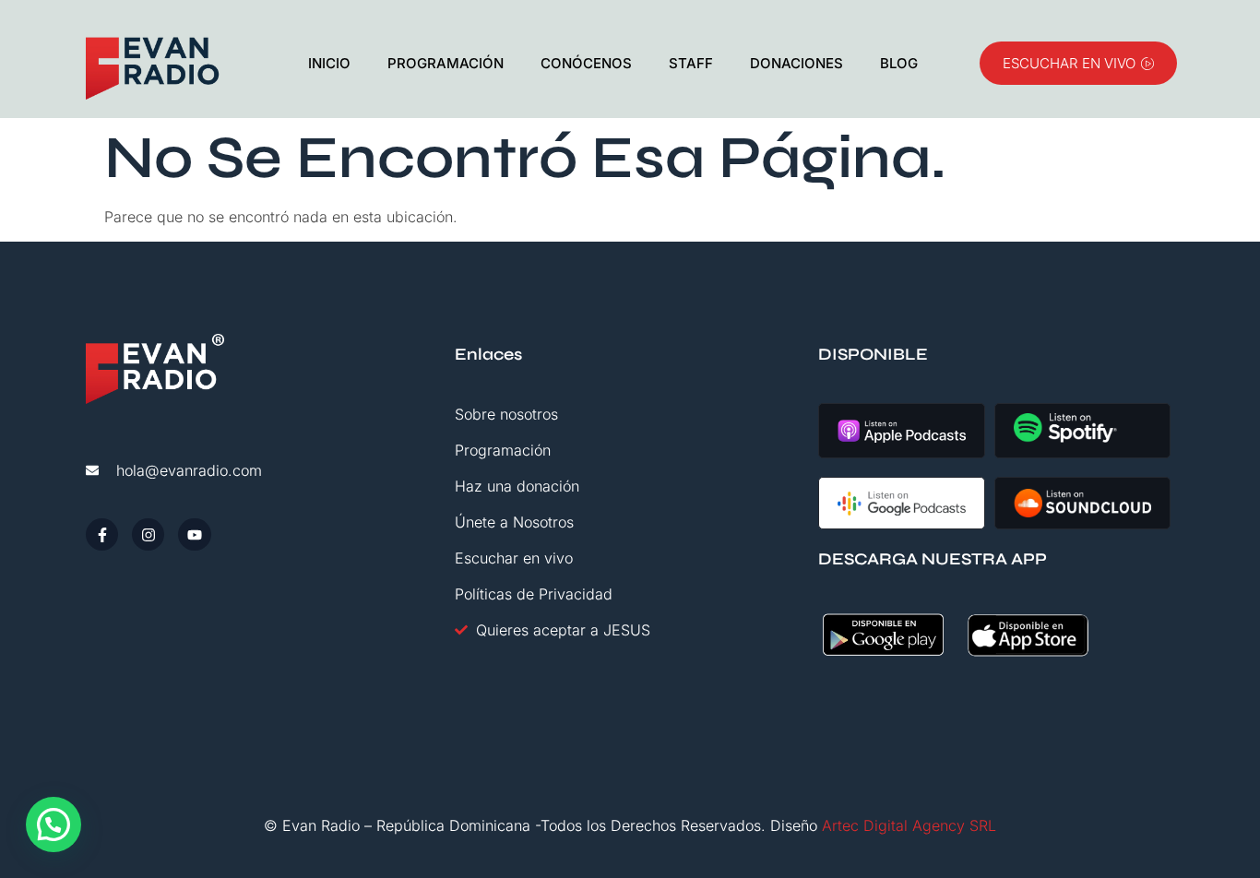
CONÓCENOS (586, 63)
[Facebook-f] (102, 534)
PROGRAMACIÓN (445, 63)
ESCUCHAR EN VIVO (1069, 63)
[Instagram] (148, 534)
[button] (53, 824)
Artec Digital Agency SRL (909, 825)
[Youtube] (194, 534)
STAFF (691, 63)
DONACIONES (796, 63)
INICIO (329, 63)
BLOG (899, 63)
